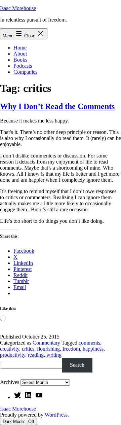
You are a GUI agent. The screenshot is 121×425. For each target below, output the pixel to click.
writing (54, 355)
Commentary (46, 343)
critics (28, 349)
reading (36, 355)
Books (20, 60)
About (20, 54)
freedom (71, 349)
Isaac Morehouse (18, 8)
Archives (9, 382)
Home (20, 47)
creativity (9, 349)
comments (89, 343)
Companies (25, 72)
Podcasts (22, 66)
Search (77, 365)
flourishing (48, 349)
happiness (93, 349)
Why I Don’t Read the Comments (57, 106)
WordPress (56, 415)
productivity (12, 355)
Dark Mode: (15, 421)
